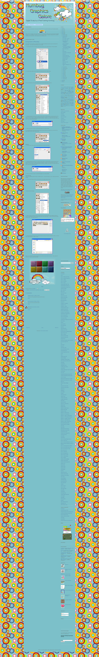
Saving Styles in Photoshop (66, 52)
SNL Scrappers (64, 154)
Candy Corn (64, 63)
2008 (63, 80)
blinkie (62, 90)
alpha (72, 88)
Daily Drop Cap (64, 169)
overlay (65, 99)
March (64, 76)
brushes (65, 91)
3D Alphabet (62, 273)
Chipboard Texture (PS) (64, 309)
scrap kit (68, 103)
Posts (63, 613)
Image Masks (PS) (63, 365)
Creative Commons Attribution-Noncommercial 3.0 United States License (66, 196)
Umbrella (62, 500)
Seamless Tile (63, 463)
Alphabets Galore (64, 158)
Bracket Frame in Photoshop (67, 595)
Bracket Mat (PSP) (64, 300)
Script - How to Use (64, 450)
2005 (63, 81)
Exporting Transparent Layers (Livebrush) (67, 340)
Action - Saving (63, 282)
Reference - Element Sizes (65, 412)
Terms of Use (32, 24)
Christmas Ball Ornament (66, 56)
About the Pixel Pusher (39, 24)
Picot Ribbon (63, 391)
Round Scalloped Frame (64, 514)
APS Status (62, 121)
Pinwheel (62, 393)
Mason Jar (62, 381)
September (64, 68)
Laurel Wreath (63, 371)
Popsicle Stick (63, 396)
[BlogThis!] (45, 290)
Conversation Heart (68, 604)
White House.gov (64, 142)
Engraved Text (63, 338)
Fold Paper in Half (63, 347)
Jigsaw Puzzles (63, 119)
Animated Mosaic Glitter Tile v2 (65, 287)
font (69, 96)
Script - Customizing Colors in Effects (66, 445)
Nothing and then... (64, 155)
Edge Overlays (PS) (64, 332)
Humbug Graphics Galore (69, 194)
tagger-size (62, 105)
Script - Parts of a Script (64, 454)
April (63, 74)
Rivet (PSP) (62, 427)
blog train (66, 90)
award (72, 89)
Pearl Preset (64, 51)
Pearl (63, 50)
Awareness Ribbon (63, 288)
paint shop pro (70, 99)
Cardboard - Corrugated (64, 303)
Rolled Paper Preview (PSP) (65, 430)
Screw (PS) (62, 436)
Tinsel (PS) (62, 517)
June (63, 72)
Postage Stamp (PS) (64, 397)
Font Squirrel (63, 115)
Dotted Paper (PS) (63, 328)
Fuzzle (62, 353)
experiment (71, 95)
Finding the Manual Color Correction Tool (67, 511)
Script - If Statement (64, 451)
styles (71, 104)
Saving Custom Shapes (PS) (65, 433)
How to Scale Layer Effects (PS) (66, 360)
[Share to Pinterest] (48, 290)
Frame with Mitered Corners (69, 590)
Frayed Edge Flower (64, 350)
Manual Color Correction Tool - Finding (66, 378)
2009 (63, 33)
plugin (70, 101)
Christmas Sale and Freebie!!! (66, 152)
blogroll (62, 91)
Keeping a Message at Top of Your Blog (67, 369)
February (64, 77)
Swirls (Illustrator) (63, 482)
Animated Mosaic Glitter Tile (65, 285)
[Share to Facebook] (47, 290)
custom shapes (64, 94)
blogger (71, 90)
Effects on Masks (63, 334)
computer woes (67, 93)
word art (64, 106)
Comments (64, 615)
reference (63, 103)
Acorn (62, 275)
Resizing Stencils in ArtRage (65, 424)
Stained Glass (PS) (64, 472)
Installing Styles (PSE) (64, 366)
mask (69, 98)
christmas (62, 92)
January (64, 78)
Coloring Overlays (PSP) (64, 510)
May (63, 73)
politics (72, 101)
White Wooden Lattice (64, 504)
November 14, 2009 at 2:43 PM (34, 295)
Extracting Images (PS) (64, 341)
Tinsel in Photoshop (65, 43)
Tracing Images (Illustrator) (65, 494)
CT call (72, 93)
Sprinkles (63, 60)
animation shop (65, 89)
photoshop (71, 100)
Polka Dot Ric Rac (63, 394)
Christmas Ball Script (65, 55)
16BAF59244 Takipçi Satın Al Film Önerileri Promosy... (66, 556)
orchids (62, 99)
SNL (66, 104)
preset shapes (67, 102)
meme (72, 98)
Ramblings (62, 113)
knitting (63, 98)
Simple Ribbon (63, 469)
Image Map (62, 362)
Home (27, 24)
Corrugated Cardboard (68, 599)
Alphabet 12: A (64, 170)
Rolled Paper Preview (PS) (65, 428)
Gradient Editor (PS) (64, 356)
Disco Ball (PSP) (63, 325)
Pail (61, 384)
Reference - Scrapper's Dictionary (66, 418)
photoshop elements (65, 101)
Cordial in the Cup (65, 132)
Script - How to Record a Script (65, 448)
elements (66, 95)
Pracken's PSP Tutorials (64, 122)
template (66, 105)
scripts (72, 103)
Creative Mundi (64, 151)
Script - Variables (63, 457)
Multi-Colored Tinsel (65, 48)
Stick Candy (63, 476)
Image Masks (63, 363)
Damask (62, 322)
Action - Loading (63, 279)
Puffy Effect (62, 400)
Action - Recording (63, 281)
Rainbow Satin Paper (64, 409)
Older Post (56, 327)
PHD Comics (64, 173)
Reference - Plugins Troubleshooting (66, 415)
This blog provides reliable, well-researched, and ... (65, 553)
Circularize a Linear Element (65, 312)
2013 (63, 28)
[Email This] (44, 290)
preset (62, 102)
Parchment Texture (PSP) (65, 387)
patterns (67, 100)
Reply (29, 298)
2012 (63, 29)
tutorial (72, 105)
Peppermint (62, 390)
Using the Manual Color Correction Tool (66, 520)
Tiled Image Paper (63, 488)
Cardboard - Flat (63, 304)
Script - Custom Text (64, 440)
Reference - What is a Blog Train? (66, 421)
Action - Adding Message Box (65, 278)
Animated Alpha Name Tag (65, 284)
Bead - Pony (63, 291)
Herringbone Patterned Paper (65, 359)
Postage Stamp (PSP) (64, 399)
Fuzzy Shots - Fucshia (65, 38)
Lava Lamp (62, 372)
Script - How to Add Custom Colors (66, 447)
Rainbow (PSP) (63, 406)
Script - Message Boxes (64, 453)
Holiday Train (64, 37)
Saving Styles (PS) (64, 434)
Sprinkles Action (64, 59)
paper (64, 100)
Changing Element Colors (64, 307)
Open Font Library (63, 116)
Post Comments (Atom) (44, 330)
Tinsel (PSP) (63, 491)
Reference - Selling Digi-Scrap (65, 419)
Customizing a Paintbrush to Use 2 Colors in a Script (66, 47)
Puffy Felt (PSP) (63, 402)
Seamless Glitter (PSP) (64, 460)
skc (63, 104)
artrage (70, 89)
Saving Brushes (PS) (64, 431)
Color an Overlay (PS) (64, 315)
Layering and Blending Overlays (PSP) (66, 375)
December (64, 34)
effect (71, 94)
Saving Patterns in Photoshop (65, 41)
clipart (67, 92)
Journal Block (63, 368)
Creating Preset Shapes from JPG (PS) (67, 319)
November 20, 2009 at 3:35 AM (34, 301)
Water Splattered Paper (64, 501)
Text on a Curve (63, 485)
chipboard (69, 91)
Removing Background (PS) (65, 422)
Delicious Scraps (64, 135)
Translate (68, 269)
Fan (61, 343)
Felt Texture (62, 344)
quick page (71, 102)
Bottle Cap (62, 294)
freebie (62, 97)
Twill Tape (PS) (63, 498)
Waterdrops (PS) (63, 503)
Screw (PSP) (63, 437)
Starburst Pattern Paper (64, 473)
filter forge (66, 96)
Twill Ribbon (62, 497)
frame (71, 96)
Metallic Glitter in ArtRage (69, 585)
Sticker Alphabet (63, 478)
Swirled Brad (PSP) (64, 481)
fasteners (62, 96)
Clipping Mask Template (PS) (65, 313)
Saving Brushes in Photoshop (65, 45)
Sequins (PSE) (63, 466)
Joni (68, 202)
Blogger (60, 649)
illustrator (72, 97)
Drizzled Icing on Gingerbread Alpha (66, 331)
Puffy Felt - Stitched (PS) (64, 403)
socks (69, 104)
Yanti (29, 301)
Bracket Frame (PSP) (64, 297)
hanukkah (69, 97)
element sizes (62, 95)
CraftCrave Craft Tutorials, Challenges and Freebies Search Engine (67, 127)
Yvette (29, 295)
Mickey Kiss (63, 159)
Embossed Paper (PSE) (64, 335)
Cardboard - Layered (64, 306)
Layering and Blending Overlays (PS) (66, 374)
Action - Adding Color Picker (65, 276)
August (64, 69)
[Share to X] (46, 290)
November (64, 36)
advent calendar (65, 88)
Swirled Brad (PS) (63, 479)
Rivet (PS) (62, 425)
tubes (69, 105)
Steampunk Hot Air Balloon (65, 475)
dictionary (68, 94)
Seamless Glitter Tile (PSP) (65, 516)
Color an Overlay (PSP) (64, 316)
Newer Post (28, 327)
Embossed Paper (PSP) (64, 337)
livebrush (66, 98)
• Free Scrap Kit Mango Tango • (66, 136)
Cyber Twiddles (63, 112)
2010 (63, 32)
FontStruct (62, 118)
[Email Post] (37, 288)
